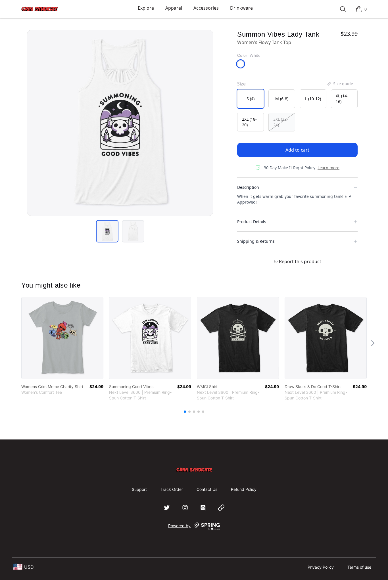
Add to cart (297, 150)
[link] (62, 338)
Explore (146, 8)
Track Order (171, 489)
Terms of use (359, 567)
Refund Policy (243, 489)
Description (248, 187)
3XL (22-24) (280, 121)
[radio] (250, 98)
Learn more (328, 167)
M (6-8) (281, 98)
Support (139, 489)
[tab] (107, 231)
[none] (339, 84)
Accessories (206, 8)
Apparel (173, 8)
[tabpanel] (120, 123)
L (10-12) (313, 98)
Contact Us (207, 489)
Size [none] (241, 84)
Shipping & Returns (256, 241)
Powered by (179, 525)
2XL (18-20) (249, 121)
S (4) (251, 98)
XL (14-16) (342, 98)
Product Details (251, 221)
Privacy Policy (321, 567)
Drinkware (241, 8)
